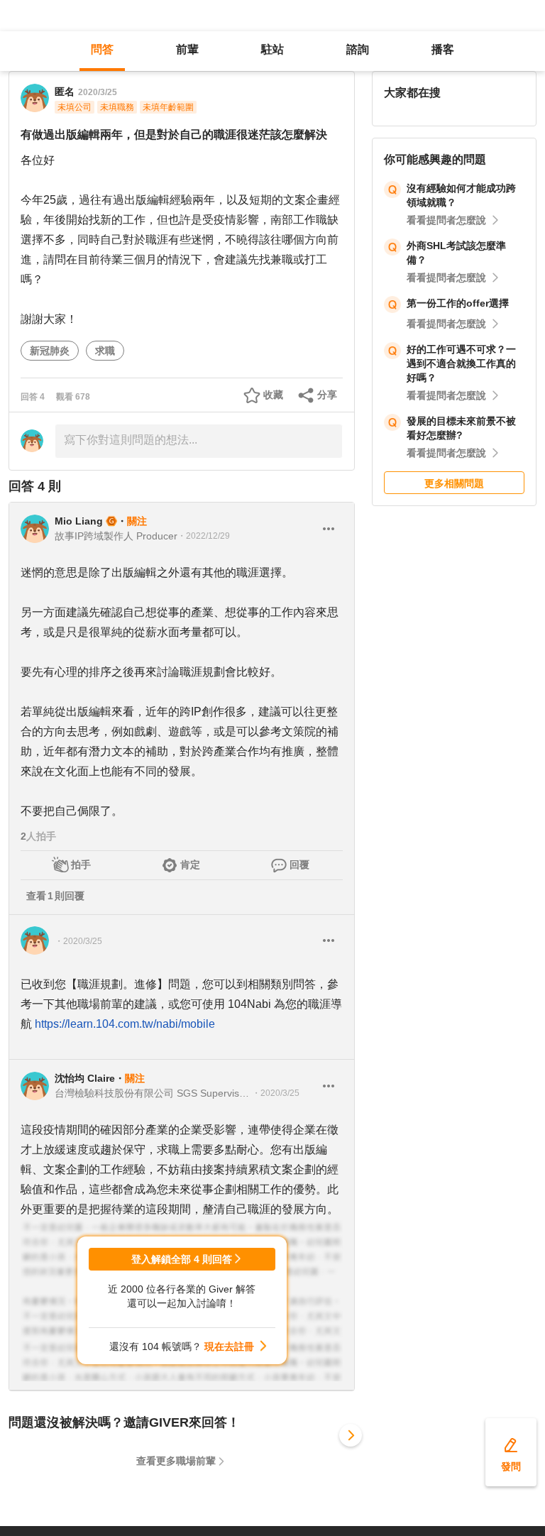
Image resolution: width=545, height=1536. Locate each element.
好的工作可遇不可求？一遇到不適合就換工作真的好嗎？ (461, 363)
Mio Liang (79, 521)
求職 (105, 350)
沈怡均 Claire (85, 1078)
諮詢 (357, 49)
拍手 (81, 864)
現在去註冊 (229, 1346)
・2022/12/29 (203, 536)
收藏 (273, 394)
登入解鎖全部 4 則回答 (181, 1259)
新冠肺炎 (50, 350)
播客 (442, 49)
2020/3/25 (97, 92)
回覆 (299, 864)
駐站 (272, 49)
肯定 (190, 864)
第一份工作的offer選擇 (458, 303)
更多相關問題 (454, 483)
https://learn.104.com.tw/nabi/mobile (125, 1024)
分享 (327, 394)
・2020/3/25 (78, 941)
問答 (102, 49)
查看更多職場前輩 (176, 1460)
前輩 (187, 49)
